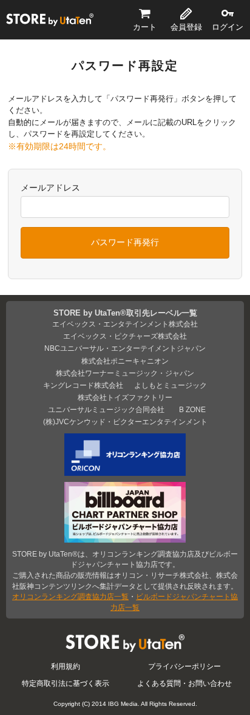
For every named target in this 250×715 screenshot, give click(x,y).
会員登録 (186, 27)
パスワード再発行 (125, 242)
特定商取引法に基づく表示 (65, 683)
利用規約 (65, 666)
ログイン (227, 27)
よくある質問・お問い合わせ (184, 683)
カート (145, 27)
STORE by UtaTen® (49, 19)
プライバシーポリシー (184, 666)
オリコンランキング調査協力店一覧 (70, 596)
